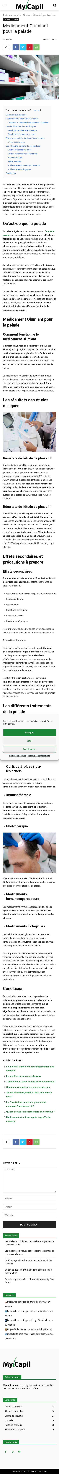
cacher (37, 110)
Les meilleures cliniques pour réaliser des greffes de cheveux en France (29, 1252)
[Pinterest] (29, 47)
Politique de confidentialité (39, 756)
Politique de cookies (17, 756)
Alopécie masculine (14, 1411)
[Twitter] (23, 47)
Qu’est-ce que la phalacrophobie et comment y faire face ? (29, 1281)
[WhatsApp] (36, 47)
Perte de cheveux (13, 1424)
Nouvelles (10, 1420)
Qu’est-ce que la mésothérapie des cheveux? (30, 1111)
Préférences (29, 749)
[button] (54, 5)
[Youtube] (19, 1451)
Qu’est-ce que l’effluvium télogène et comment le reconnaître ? (28, 1271)
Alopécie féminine (13, 1406)
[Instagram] (12, 1451)
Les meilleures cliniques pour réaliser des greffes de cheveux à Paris (29, 1243)
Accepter (29, 732)
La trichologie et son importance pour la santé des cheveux (28, 1262)
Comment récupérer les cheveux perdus (28, 1087)
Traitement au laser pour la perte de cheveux (30, 1081)
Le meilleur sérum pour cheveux (23, 1076)
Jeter (29, 741)
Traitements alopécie (12, 15)
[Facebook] (16, 47)
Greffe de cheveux (14, 1415)
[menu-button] (5, 5)
